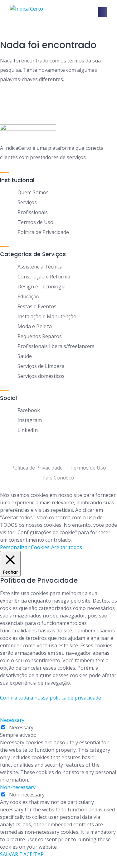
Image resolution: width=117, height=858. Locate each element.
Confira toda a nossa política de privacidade (50, 697)
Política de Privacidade (43, 232)
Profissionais (32, 212)
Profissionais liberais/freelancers (56, 346)
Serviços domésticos (41, 376)
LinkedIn (27, 430)
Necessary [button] (12, 720)
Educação (28, 296)
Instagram (29, 420)
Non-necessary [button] (18, 787)
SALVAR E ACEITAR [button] (22, 854)
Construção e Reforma (43, 276)
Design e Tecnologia (41, 286)
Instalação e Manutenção (46, 316)
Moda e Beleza (34, 326)
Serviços (27, 202)
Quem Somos (33, 192)
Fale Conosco (58, 477)
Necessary (21, 727)
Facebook (28, 410)
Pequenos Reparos (39, 336)
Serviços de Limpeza (41, 366)
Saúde (24, 356)
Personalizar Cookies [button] (25, 547)
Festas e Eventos (36, 306)
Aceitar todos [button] (66, 547)
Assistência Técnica (39, 266)
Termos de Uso (35, 222)
